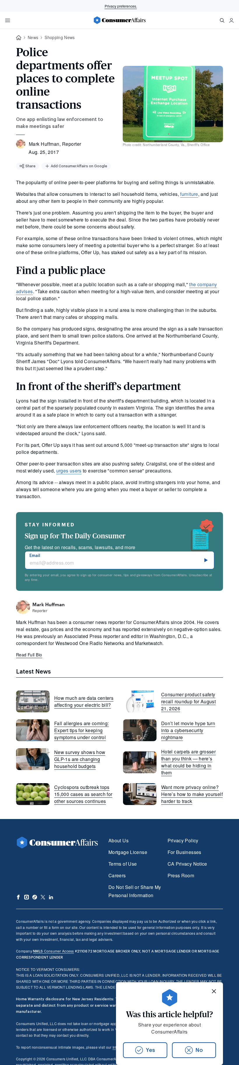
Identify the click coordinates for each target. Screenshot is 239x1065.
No (199, 1050)
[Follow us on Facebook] (18, 897)
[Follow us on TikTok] (34, 897)
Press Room (181, 875)
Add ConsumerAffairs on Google (79, 166)
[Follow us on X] (43, 897)
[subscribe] (206, 560)
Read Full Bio (29, 654)
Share (30, 166)
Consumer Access (53, 950)
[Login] (231, 20)
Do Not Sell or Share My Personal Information (134, 891)
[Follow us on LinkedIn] (51, 897)
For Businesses (184, 852)
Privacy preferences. (121, 5)
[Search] (222, 20)
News (33, 37)
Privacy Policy (183, 840)
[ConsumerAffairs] (119, 20)
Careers (117, 875)
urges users (69, 470)
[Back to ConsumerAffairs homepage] (18, 38)
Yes (150, 1050)
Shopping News (60, 37)
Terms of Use (122, 863)
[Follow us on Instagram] (26, 897)
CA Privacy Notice (187, 863)
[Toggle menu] (7, 20)
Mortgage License (127, 852)
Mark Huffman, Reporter (55, 143)
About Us (118, 840)
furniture (189, 194)
